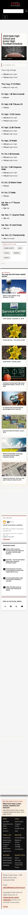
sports (6, 257)
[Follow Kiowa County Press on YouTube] (22, 606)
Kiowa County (9, 248)
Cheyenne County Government (6, 846)
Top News (6, 821)
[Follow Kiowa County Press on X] (5, 606)
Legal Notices (7, 851)
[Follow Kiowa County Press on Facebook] (11, 606)
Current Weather (20, 838)
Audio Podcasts (7, 863)
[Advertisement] (14, 674)
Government (6, 838)
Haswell (16, 253)
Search (17, 858)
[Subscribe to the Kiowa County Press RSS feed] (16, 606)
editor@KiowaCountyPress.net (14, 887)
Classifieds (6, 865)
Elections (5, 831)
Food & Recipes (7, 858)
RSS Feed (17, 860)
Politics (5, 828)
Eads (20, 248)
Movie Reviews (7, 860)
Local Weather (19, 849)
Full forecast (6, 539)
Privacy (17, 867)
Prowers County (19, 828)
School (6, 253)
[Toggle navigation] (5, 17)
